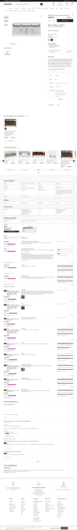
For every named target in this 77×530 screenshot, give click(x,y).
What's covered (53, 70)
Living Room (23, 8)
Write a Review (11, 231)
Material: (52, 34)
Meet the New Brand (12, 507)
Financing (47, 502)
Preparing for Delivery (61, 507)
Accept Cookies (64, 528)
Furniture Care (47, 504)
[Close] (70, 528)
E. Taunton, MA (35, 515)
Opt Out (58, 515)
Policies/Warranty (60, 509)
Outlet (61, 8)
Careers (10, 502)
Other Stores (69, 51)
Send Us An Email (63, 486)
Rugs (57, 8)
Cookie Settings (60, 514)
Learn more (16, 414)
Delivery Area (59, 505)
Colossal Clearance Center (49, 508)
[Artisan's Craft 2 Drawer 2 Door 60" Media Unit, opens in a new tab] (5, 318)
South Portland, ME (36, 512)
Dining (29, 8)
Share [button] (72, 14)
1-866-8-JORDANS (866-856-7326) (38, 487)
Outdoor (52, 8)
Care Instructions (7, 54)
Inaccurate (17, 433)
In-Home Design (48, 501)
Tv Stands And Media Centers (14, 10)
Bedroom (16, 8)
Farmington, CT (36, 509)
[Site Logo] (8, 4)
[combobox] (7, 238)
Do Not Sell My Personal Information (55, 528)
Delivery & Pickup (60, 504)
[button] (26, 29)
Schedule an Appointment (49, 505)
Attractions (11, 501)
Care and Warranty (10, 465)
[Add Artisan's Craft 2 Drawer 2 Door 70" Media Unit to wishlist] (40, 16)
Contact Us (59, 516)
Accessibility (47, 509)
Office (33, 8)
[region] (38, 528)
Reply (14, 433)
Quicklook (10, 140)
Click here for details (58, 26)
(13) (72, 17)
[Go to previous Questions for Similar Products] (36, 461)
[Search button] (41, 4)
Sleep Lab (47, 507)
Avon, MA (35, 504)
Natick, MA (35, 507)
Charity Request (11, 504)
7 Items (18, 147)
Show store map (52, 51)
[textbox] (21, 409)
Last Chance (67, 8)
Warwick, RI (35, 514)
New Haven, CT (36, 508)
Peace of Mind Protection (61, 508)
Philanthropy (11, 509)
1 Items (26, 116)
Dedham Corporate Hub (37, 520)
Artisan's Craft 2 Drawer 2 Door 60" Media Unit (13, 319)
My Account (59, 501)
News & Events (11, 508)
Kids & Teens (39, 8)
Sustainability (11, 511)
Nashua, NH (35, 505)
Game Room (46, 8)
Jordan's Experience (12, 505)
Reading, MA (35, 511)
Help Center (59, 502)
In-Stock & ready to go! (53, 44)
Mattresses (11, 8)
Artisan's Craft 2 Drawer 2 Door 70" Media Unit (27, 10)
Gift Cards (47, 511)
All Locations (35, 502)
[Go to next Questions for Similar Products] (40, 461)
